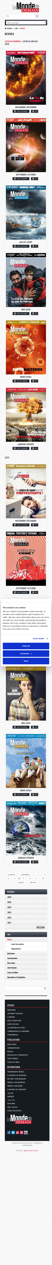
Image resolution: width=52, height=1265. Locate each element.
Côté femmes (12, 1059)
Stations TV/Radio (15, 1014)
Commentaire (12, 958)
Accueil (9, 28)
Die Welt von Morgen (16, 1079)
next (40, 927)
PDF (36, 111)
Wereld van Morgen (16, 1082)
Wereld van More (14, 1086)
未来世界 (10, 1097)
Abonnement (16, 948)
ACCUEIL (10, 1005)
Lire (16, 28)
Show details (38, 638)
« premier (11, 874)
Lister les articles (30, 41)
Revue (9, 939)
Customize (24, 653)
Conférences (12, 1035)
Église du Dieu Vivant (31, 1150)
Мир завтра (12, 1107)
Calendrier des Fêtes (16, 1028)
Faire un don (13, 1024)
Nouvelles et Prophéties (16, 977)
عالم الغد (10, 1093)
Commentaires (13, 1048)
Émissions (11, 1010)
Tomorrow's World (15, 1072)
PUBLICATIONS (13, 1039)
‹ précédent (25, 874)
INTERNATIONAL (13, 1067)
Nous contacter (14, 1021)
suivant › (21, 882)
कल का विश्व (11, 1104)
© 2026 (14, 1143)
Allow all (26, 646)
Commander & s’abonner (18, 1031)
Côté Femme (12, 967)
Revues (10, 1052)
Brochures (11, 953)
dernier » (33, 882)
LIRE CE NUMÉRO (22, 111)
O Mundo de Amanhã (16, 1089)
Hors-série (11, 963)
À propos (11, 1017)
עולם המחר (11, 1100)
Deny (26, 661)
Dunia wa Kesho (14, 1111)
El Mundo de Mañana (16, 1075)
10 (43, 878)
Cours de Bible (12, 972)
